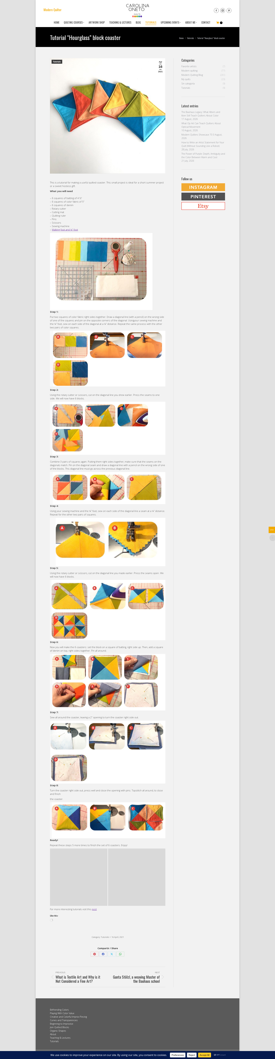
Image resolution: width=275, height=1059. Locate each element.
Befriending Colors (59, 1009)
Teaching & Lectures (60, 1037)
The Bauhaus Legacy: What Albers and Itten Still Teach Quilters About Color (200, 114)
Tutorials (57, 62)
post (94, 909)
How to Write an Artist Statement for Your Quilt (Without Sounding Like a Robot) (202, 144)
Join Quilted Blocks (59, 1027)
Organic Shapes (58, 1030)
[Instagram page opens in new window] (222, 10)
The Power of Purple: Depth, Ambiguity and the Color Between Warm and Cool (203, 155)
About (53, 1034)
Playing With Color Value (62, 1013)
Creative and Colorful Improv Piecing (68, 1016)
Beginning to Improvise (61, 1023)
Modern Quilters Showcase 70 (196, 134)
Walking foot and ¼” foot (65, 229)
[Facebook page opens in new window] (216, 10)
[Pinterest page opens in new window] (229, 10)
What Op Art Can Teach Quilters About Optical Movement (201, 125)
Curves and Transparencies (64, 1020)
